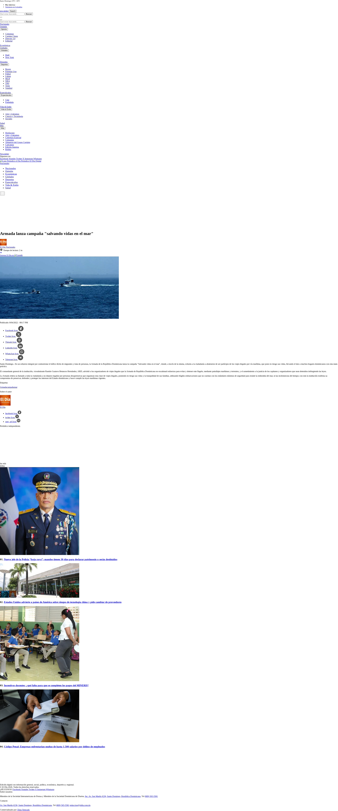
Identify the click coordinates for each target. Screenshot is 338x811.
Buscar (29, 14)
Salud (2, 123)
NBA (7, 81)
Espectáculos (5, 93)
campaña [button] (10, 387)
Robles (8, 149)
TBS (7, 83)
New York (9, 57)
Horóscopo (10, 133)
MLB (7, 79)
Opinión (3, 26)
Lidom (8, 76)
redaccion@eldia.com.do (80, 805)
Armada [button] (3, 387)
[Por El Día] (3, 245)
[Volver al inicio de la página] (2, 193)
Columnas (9, 34)
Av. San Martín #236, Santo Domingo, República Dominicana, (26, 805)
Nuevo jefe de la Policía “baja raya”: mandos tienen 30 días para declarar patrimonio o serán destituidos (60, 559)
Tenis (7, 86)
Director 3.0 (10, 38)
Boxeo (8, 69)
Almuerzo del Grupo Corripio (17, 142)
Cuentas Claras (11, 36)
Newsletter (4, 154)
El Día (3, 247)
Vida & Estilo (5, 107)
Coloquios (9, 140)
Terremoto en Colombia (13, 7)
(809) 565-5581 (151, 796)
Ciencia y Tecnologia (14, 116)
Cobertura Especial (13, 137)
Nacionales (4, 24)
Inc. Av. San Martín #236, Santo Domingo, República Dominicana (112, 796)
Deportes (4, 62)
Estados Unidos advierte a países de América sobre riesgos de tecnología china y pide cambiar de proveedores (62, 602)
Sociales (8, 119)
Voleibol (8, 88)
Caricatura (9, 145)
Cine (7, 100)
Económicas (5, 45)
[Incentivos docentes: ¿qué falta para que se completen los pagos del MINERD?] (169, 644)
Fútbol (8, 74)
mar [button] (15, 387)
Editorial (8, 41)
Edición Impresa (12, 147)
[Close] (1, 19)
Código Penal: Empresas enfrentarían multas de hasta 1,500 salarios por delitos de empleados (54, 746)
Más (2, 125)
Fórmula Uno (11, 71)
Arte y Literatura (12, 114)
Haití (7, 55)
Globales (3, 48)
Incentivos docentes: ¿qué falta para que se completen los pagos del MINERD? (46, 685)
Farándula (9, 102)
